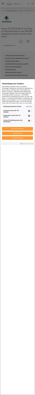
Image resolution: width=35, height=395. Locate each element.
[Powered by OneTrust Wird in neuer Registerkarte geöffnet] (27, 144)
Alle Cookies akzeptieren (17, 128)
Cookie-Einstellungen (17, 137)
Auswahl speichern (18, 133)
